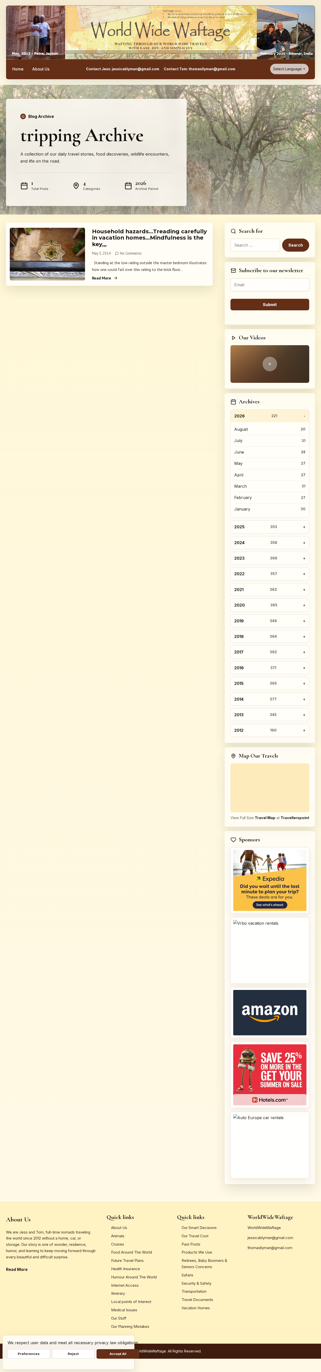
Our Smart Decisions (199, 1227)
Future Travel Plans (127, 1260)
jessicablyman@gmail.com (270, 1237)
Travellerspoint (295, 818)
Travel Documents (197, 1299)
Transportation (194, 1291)
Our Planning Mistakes (130, 1326)
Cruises (117, 1244)
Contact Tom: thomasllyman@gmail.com (199, 69)
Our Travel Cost (195, 1236)
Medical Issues (124, 1310)
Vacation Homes (196, 1308)
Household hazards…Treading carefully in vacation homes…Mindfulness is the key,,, (149, 237)
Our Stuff (118, 1318)
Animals (117, 1236)
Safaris (187, 1275)
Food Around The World (131, 1252)
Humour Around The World (134, 1277)
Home (18, 68)
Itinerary (118, 1293)
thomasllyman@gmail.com (270, 1247)
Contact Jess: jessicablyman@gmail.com (122, 69)
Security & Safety (196, 1283)
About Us (40, 68)
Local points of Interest (131, 1301)
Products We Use (197, 1252)
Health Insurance (125, 1268)
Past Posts (191, 1244)
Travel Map (265, 818)
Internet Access (125, 1285)
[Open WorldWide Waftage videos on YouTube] (269, 364)
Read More (101, 278)
